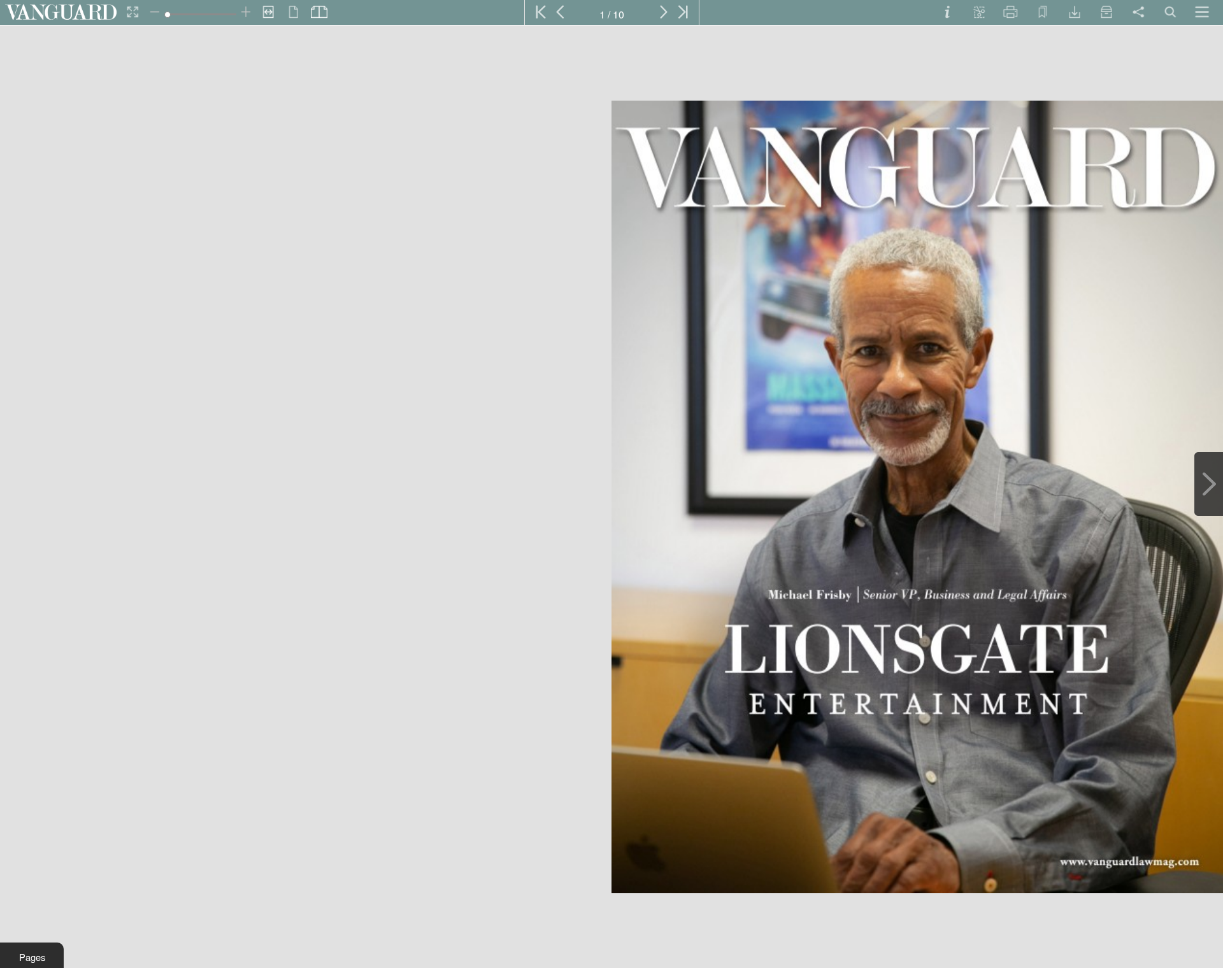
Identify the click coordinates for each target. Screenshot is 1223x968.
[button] (32, 955)
